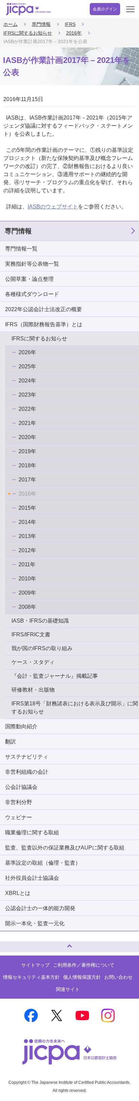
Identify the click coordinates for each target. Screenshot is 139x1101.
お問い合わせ (118, 977)
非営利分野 (18, 802)
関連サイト (68, 989)
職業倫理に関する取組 (32, 832)
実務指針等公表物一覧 (32, 264)
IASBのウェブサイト (53, 206)
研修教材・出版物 (33, 690)
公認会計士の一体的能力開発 (40, 908)
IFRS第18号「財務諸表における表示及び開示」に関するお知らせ (74, 707)
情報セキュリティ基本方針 (31, 977)
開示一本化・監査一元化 (34, 923)
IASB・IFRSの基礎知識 (40, 621)
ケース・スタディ (33, 662)
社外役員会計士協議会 (32, 878)
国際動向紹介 (21, 726)
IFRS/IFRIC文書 (30, 634)
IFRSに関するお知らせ (27, 33)
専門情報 (41, 24)
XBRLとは (17, 893)
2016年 (74, 33)
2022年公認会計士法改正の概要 (43, 309)
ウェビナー (18, 817)
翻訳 (10, 741)
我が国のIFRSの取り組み (42, 648)
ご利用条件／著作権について (83, 965)
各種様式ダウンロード (32, 294)
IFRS (70, 24)
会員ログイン (105, 9)
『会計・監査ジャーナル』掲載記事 (54, 676)
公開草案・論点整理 (29, 279)
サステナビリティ (26, 757)
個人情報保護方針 (82, 977)
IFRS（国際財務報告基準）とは (43, 324)
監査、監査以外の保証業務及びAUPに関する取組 (64, 847)
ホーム (10, 24)
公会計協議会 (21, 787)
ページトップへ (12, 944)
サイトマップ (35, 965)
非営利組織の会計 (26, 772)
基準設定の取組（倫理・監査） (43, 863)
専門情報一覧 (21, 249)
